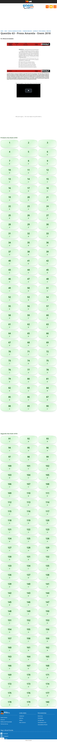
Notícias (21, 718)
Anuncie (3, 719)
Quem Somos (4, 717)
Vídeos (20, 720)
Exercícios (40, 716)
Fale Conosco (22, 722)
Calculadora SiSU (42, 722)
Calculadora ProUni (42, 724)
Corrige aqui (41, 720)
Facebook (5, 733)
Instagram (5, 736)
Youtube (5, 738)
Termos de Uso (4, 724)
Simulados (40, 718)
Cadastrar (21, 716)
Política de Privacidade (6, 721)
